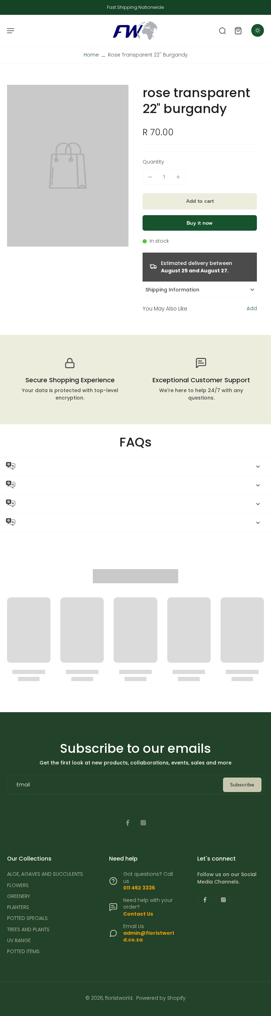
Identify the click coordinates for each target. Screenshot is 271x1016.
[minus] (150, 177)
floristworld (118, 998)
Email (23, 784)
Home (91, 54)
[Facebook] (128, 823)
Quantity (153, 161)
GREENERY (18, 896)
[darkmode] (257, 30)
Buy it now (200, 223)
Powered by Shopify (161, 998)
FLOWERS (18, 885)
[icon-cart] (238, 30)
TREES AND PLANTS (28, 929)
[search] (222, 30)
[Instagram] (143, 823)
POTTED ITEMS (23, 951)
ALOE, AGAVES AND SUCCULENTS (45, 874)
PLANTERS (18, 907)
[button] (200, 201)
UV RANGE (19, 940)
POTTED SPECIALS (27, 918)
